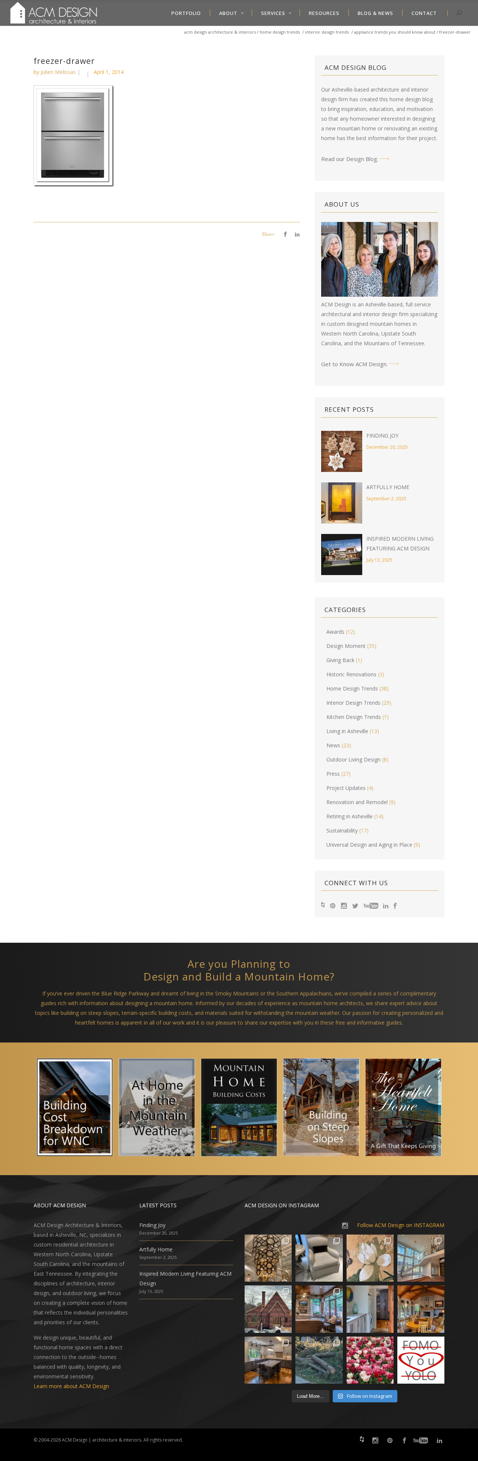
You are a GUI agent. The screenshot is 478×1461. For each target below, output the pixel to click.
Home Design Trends (280, 32)
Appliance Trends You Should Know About (394, 32)
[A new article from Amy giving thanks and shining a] (318, 1360)
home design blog (411, 99)
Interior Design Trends (327, 32)
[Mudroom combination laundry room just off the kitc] (370, 1308)
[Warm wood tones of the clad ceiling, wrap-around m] (420, 1308)
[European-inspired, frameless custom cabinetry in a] (268, 1360)
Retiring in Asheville (349, 816)
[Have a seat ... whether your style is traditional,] (318, 1258)
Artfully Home (387, 487)
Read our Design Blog (349, 159)
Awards (335, 631)
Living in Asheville (347, 731)
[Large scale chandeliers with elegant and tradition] (420, 1258)
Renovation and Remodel (357, 802)
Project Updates (346, 787)
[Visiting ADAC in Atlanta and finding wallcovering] (370, 1258)
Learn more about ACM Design (71, 1386)
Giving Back (340, 660)
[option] (75, 1108)
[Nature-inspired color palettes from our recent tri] (370, 1360)
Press (333, 773)
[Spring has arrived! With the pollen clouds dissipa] (318, 1308)
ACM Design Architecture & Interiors (220, 32)
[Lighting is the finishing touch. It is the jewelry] (268, 1258)
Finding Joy (382, 435)
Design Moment (346, 645)
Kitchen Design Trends (353, 716)
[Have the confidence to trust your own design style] (420, 1360)
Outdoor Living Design (353, 759)
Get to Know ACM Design (354, 364)
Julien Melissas (58, 71)
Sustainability (342, 830)
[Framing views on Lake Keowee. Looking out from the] (268, 1308)
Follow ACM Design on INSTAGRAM (400, 1225)
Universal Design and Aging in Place (369, 844)
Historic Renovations (351, 674)
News (333, 745)
